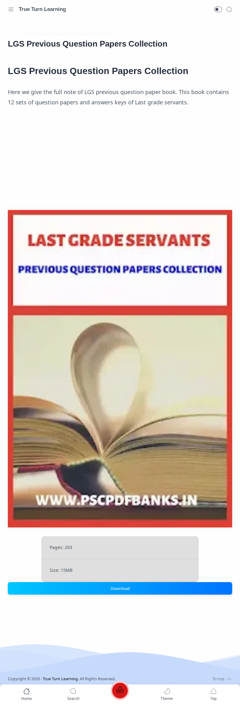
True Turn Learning (42, 9)
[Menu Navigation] (11, 9)
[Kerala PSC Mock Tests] (120, 692)
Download (120, 588)
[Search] (229, 9)
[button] (218, 9)
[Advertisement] (120, 160)
